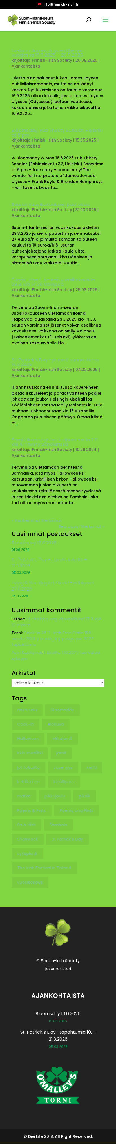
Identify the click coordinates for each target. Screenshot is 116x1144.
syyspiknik (27, 853)
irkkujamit (62, 738)
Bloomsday (62, 710)
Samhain (58, 825)
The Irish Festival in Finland (44, 868)
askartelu (27, 710)
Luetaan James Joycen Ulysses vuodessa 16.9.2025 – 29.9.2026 (47, 52)
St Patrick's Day (67, 839)
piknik (84, 796)
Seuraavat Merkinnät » (81, 526)
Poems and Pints (76, 810)
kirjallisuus (64, 782)
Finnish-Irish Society (52, 60)
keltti (91, 767)
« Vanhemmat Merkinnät (37, 520)
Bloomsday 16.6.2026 (34, 543)
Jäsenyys (63, 767)
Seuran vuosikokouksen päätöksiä (51, 204)
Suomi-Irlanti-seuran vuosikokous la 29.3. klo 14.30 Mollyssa (53, 282)
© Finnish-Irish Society (58, 961)
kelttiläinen (28, 782)
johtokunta (28, 767)
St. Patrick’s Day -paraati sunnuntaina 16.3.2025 (55, 362)
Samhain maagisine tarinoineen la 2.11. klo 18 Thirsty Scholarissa (55, 442)
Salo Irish (26, 825)
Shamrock (27, 839)
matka (24, 796)
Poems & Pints (31, 810)
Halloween (28, 738)
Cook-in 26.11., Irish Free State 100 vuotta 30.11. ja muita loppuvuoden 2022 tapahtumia (53, 638)
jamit (61, 753)
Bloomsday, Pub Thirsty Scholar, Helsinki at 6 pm (57, 132)
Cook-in (25, 724)
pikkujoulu (54, 796)
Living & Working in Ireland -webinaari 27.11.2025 (53, 586)
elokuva (56, 724)
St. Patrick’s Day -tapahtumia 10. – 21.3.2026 (49, 563)
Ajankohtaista (26, 66)
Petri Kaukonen (27, 652)
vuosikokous (30, 882)
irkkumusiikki (30, 753)
